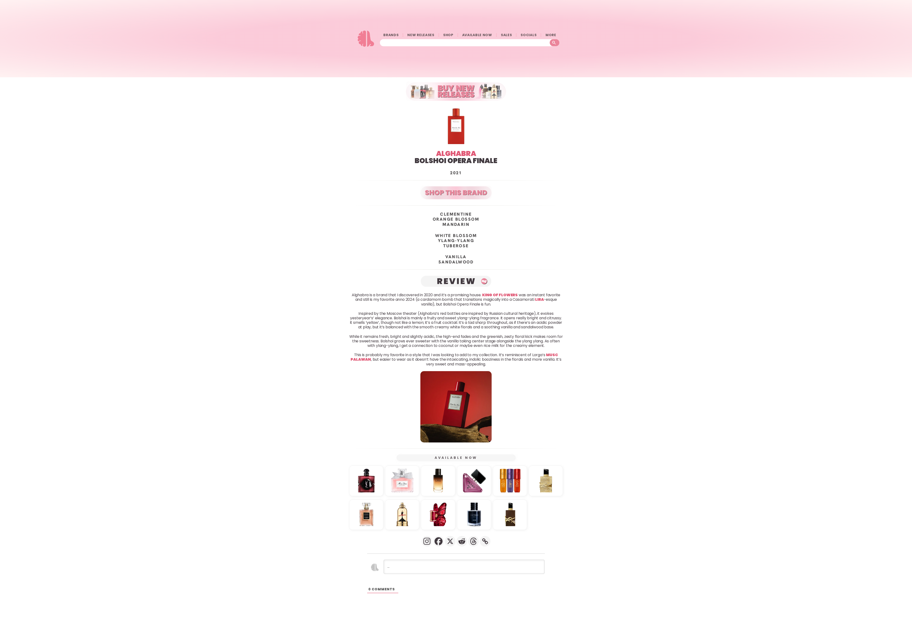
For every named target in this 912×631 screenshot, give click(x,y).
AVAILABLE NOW (477, 35)
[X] (450, 541)
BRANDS (391, 35)
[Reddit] (461, 541)
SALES (506, 35)
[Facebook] (438, 541)
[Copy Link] (485, 541)
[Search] (555, 42)
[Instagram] (427, 541)
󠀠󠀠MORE (550, 35)
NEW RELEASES (420, 35)
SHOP (448, 35)
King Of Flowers (500, 295)
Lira (539, 299)
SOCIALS (529, 35)
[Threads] (473, 541)
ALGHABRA (456, 153)
